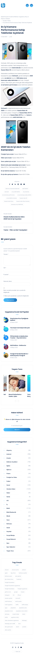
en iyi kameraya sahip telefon (24, 195)
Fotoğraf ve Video (12, 477)
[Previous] (15, 401)
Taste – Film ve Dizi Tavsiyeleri (15, 230)
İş (7, 504)
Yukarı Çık (18, 651)
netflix (17, 604)
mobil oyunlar (18, 601)
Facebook (19, 579)
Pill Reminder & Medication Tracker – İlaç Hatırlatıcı (19, 337)
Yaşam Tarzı (10, 551)
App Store (13, 573)
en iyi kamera (26, 191)
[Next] (18, 401)
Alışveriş (9, 450)
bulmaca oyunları (23, 573)
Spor (8, 543)
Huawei (22, 592)
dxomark (7, 191)
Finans (8, 473)
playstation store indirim (21, 611)
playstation (13, 607)
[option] (17, 386)
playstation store (9, 611)
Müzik (8, 516)
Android (9, 454)
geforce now (8, 592)
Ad (5, 268)
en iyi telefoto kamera (12, 198)
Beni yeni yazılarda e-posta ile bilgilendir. (17, 296)
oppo (6, 607)
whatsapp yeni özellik (10, 623)
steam (23, 614)
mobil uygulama (8, 604)
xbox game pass (9, 626)
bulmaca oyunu (8, 576)
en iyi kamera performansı (8, 195)
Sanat (8, 527)
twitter (6, 617)
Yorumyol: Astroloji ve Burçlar (20, 328)
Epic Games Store (9, 579)
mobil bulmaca (8, 601)
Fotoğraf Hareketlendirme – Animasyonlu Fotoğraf (19, 354)
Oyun (8, 520)
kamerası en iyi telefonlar (17, 204)
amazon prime (15, 569)
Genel (8, 485)
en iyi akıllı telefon (16, 191)
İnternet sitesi (8, 281)
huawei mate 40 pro (8, 201)
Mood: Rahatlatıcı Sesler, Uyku (15, 395)
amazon (7, 569)
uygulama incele (15, 617)
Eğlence (9, 469)
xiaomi (17, 626)
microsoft (18, 598)
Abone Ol (17, 429)
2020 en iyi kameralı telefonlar (12, 188)
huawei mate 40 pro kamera (22, 201)
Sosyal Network (11, 539)
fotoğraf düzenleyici (9, 588)
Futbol (8, 481)
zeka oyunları (8, 630)
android (24, 569)
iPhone (19, 595)
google (16, 592)
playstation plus (23, 607)
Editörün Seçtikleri (12, 462)
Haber (8, 493)
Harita (8, 497)
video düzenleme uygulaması (12, 620)
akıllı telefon (25, 188)
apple (6, 573)
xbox (19, 623)
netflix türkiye (25, 604)
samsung (7, 614)
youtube (24, 626)
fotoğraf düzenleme (9, 582)
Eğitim (8, 466)
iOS (8, 500)
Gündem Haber (11, 489)
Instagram (7, 595)
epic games (18, 576)
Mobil (8, 508)
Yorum (6, 254)
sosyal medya (15, 614)
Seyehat (9, 531)
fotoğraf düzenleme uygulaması (12, 585)
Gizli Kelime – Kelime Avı (18, 345)
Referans (9, 524)
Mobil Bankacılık (11, 512)
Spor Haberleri (11, 547)
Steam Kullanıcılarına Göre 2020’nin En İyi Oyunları (14, 218)
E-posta (6, 274)
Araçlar (9, 458)
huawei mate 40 (23, 198)
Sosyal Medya (11, 535)
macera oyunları (8, 598)
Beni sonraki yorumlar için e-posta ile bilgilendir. (14, 291)
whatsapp (24, 620)
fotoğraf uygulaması (22, 588)
